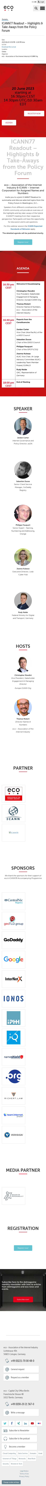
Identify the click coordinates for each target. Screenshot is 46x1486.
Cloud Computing (9, 1453)
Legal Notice (24, 1471)
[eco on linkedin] (25, 1424)
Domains (33, 1453)
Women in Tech (16, 1464)
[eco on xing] (18, 1424)
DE (32, 2)
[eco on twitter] (5, 1424)
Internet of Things (9, 1459)
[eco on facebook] (11, 1424)
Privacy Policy (24, 1476)
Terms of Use (24, 1474)
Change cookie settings (11, 1482)
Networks (22, 1459)
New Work (31, 1459)
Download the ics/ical (9, 47)
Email (40, 1453)
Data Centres (23, 1453)
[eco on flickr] (39, 1424)
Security (6, 1464)
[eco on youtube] (32, 1424)
